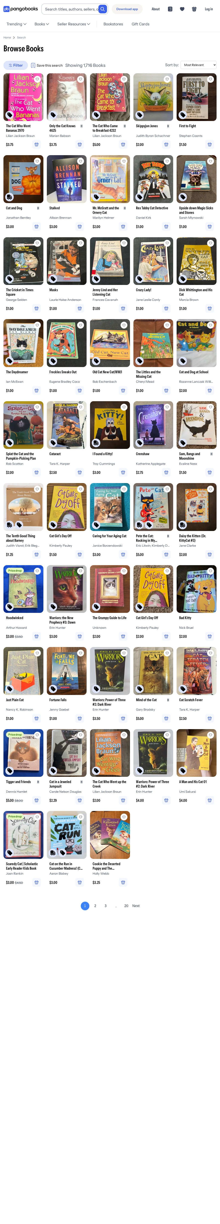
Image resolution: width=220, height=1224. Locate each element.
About (156, 9)
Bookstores (113, 24)
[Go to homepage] (20, 9)
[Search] (102, 9)
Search (21, 37)
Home (7, 37)
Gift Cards (140, 24)
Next (135, 906)
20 (126, 906)
